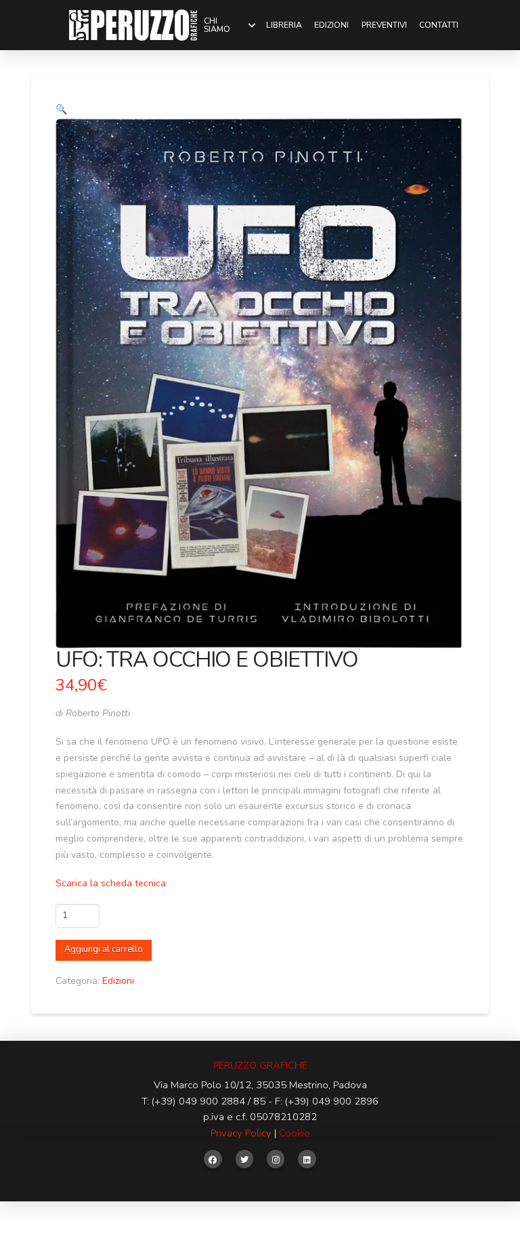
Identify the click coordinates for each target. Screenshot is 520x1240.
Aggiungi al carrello (103, 949)
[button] (61, 109)
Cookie (294, 1133)
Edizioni (118, 980)
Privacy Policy (241, 1133)
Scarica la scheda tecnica (111, 883)
